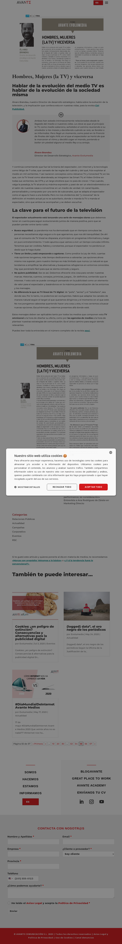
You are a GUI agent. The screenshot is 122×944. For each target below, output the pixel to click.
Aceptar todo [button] (93, 486)
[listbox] (110, 452)
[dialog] (61, 472)
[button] (27, 487)
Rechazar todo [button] (62, 486)
